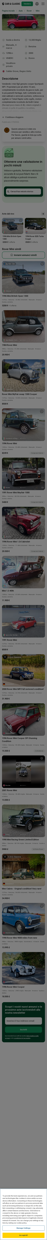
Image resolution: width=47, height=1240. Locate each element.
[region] (23, 1214)
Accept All (23, 1235)
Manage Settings (24, 1228)
